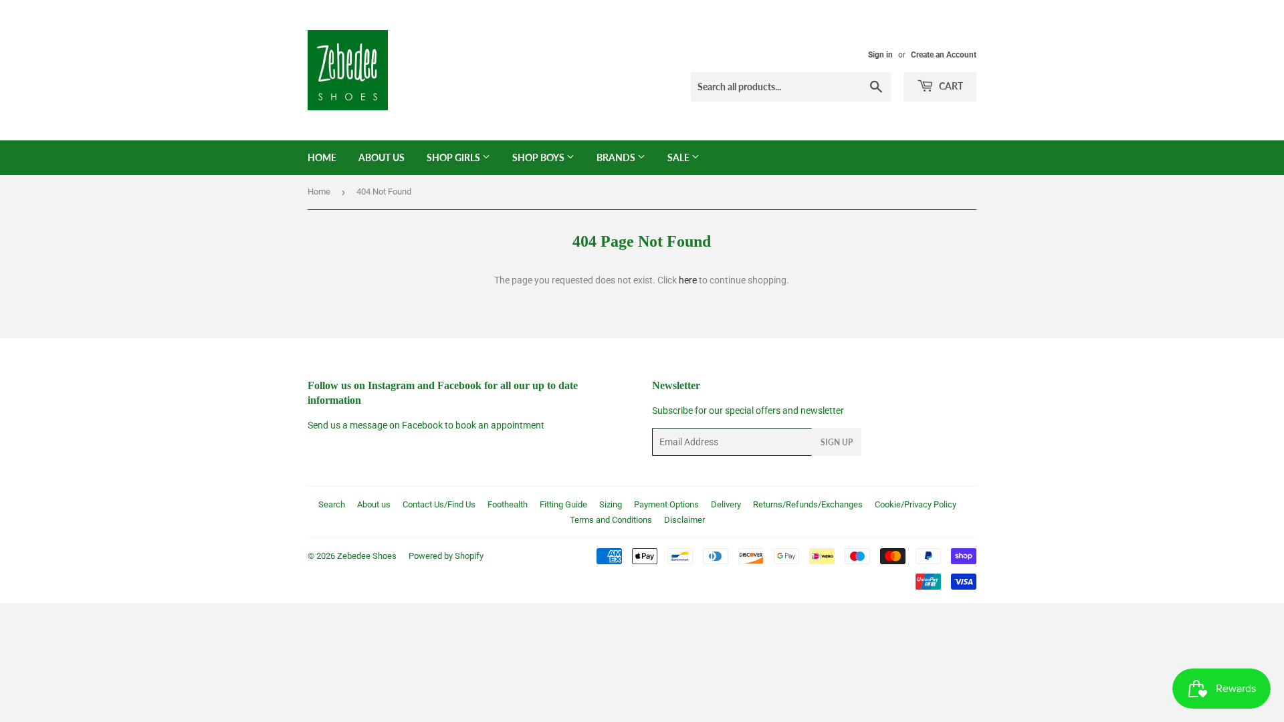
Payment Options (666, 504)
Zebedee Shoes (367, 556)
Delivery (726, 504)
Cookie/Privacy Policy (915, 504)
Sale (679, 157)
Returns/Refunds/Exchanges (808, 504)
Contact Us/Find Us (439, 504)
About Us (381, 157)
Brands (617, 157)
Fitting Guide (563, 504)
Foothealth (508, 504)
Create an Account (943, 54)
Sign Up (837, 442)
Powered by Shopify (446, 556)
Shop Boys (539, 157)
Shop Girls (454, 157)
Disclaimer (684, 520)
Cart (950, 86)
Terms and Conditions (611, 520)
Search (331, 504)
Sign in (880, 54)
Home (322, 157)
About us (374, 504)
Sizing (610, 504)
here (688, 280)
